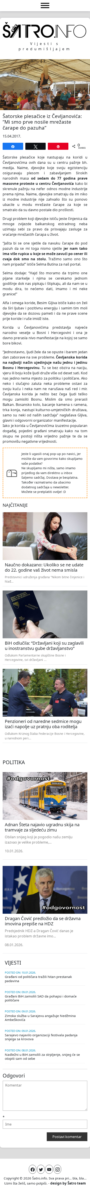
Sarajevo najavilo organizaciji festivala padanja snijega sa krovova (41, 1037)
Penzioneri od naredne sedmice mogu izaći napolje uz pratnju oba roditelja (43, 724)
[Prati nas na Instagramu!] (57, 1169)
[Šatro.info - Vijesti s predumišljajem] (45, 30)
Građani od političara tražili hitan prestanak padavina (38, 978)
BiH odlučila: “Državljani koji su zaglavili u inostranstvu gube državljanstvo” (44, 645)
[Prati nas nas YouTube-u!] (49, 1169)
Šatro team (77, 1183)
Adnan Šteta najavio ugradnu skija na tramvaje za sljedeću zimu (42, 827)
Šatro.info (39, 1178)
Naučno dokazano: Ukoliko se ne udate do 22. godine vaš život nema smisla (44, 567)
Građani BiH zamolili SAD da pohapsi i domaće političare (41, 998)
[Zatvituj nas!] (41, 1169)
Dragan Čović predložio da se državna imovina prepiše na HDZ (43, 921)
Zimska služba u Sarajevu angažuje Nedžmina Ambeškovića (40, 1017)
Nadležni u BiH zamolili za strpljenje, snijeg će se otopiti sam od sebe (42, 1056)
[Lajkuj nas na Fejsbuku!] (32, 1169)
